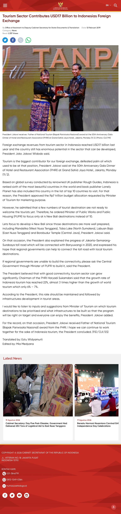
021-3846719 (12, 473)
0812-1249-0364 (14, 479)
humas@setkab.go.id (16, 485)
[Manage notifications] (113, 507)
